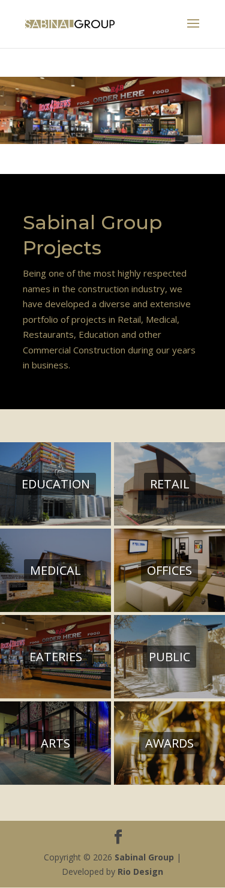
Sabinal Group (144, 857)
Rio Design (140, 871)
